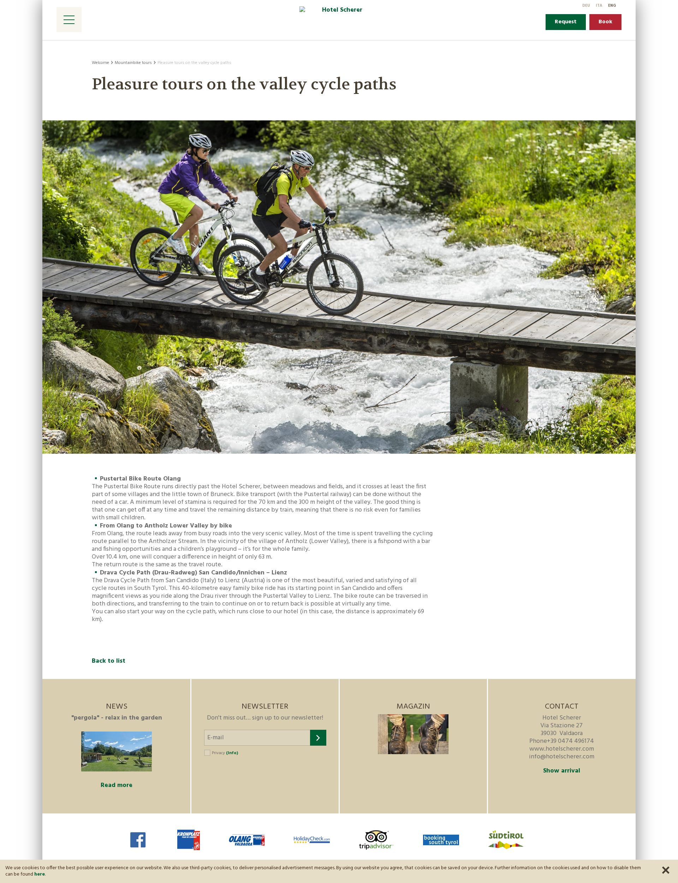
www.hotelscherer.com (561, 749)
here (39, 874)
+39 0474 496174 (570, 741)
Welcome (100, 62)
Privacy (225, 753)
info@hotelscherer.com (561, 757)
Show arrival (561, 771)
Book (605, 21)
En (612, 5)
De (586, 5)
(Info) (232, 753)
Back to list (108, 661)
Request (566, 21)
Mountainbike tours (133, 62)
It (599, 5)
